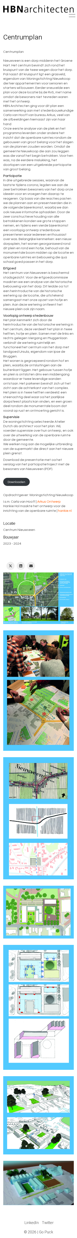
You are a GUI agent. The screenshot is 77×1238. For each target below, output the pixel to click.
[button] (71, 16)
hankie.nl (65, 510)
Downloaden (16, 481)
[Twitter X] (10, 566)
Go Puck (46, 1232)
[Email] (31, 566)
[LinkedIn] (21, 566)
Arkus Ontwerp (49, 501)
